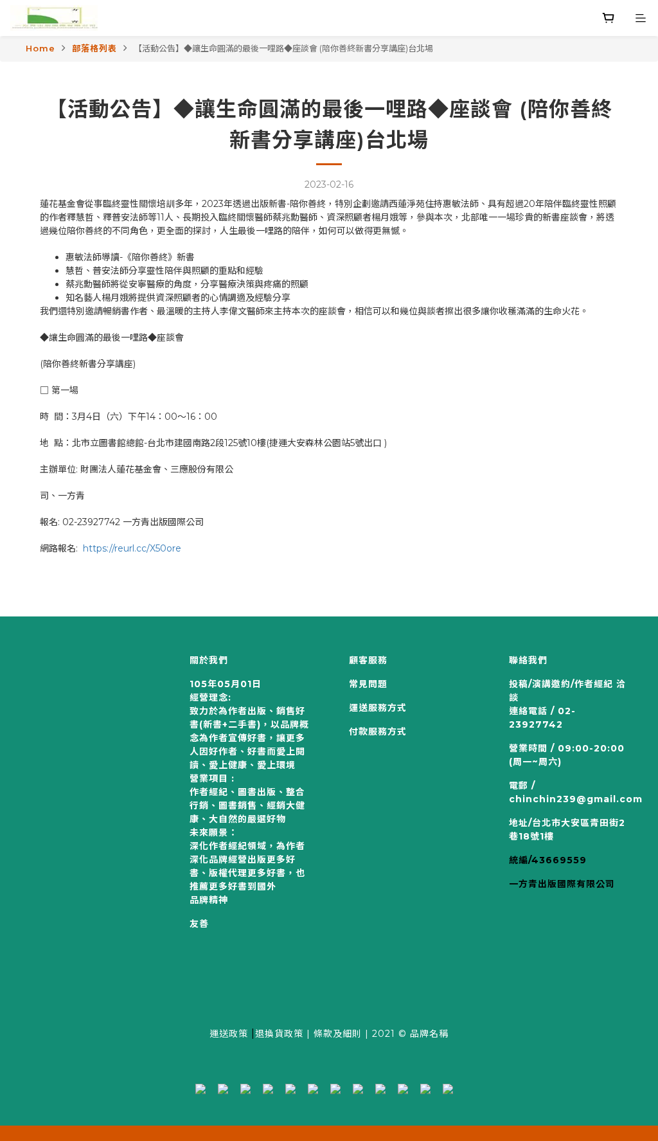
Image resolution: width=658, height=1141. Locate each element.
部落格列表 (94, 48)
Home (40, 48)
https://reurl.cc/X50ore (132, 548)
